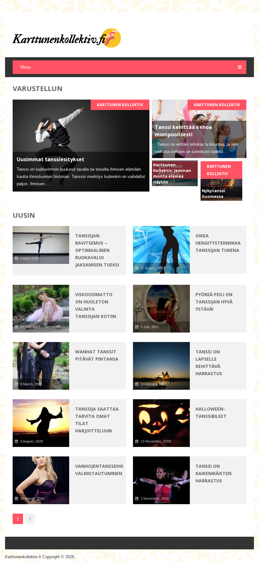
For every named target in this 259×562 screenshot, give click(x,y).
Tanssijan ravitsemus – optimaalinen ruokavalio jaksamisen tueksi (97, 250)
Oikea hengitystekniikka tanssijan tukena (218, 243)
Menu (26, 67)
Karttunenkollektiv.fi (23, 556)
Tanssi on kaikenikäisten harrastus (214, 473)
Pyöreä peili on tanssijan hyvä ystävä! (214, 301)
